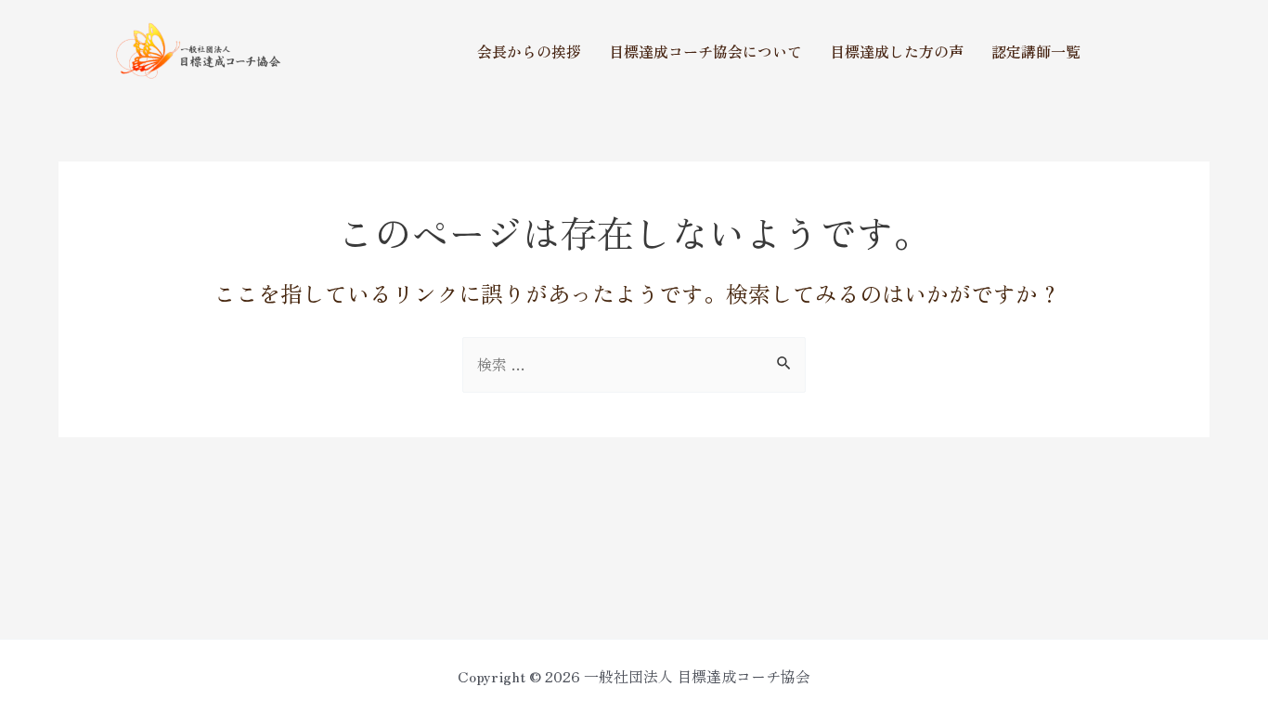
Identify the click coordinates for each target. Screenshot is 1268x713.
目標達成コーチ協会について (705, 51)
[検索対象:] (634, 364)
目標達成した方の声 (897, 51)
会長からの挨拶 (529, 51)
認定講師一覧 (1035, 51)
